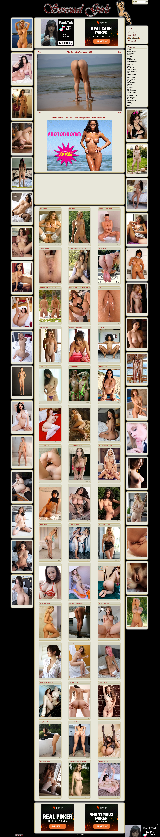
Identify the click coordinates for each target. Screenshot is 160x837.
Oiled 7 (100, 287)
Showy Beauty (131, 90)
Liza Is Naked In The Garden (106, 485)
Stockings (57, 244)
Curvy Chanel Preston (45, 722)
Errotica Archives (132, 61)
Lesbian (58, 323)
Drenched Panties (74, 682)
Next (119, 52)
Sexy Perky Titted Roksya (76, 603)
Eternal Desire (131, 63)
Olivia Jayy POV (103, 327)
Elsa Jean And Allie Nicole (105, 445)
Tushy (129, 102)
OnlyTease (130, 81)
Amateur (117, 363)
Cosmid (129, 56)
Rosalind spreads (44, 248)
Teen (88, 244)
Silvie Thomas (43, 208)
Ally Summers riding (104, 603)
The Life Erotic (131, 99)
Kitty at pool (72, 208)
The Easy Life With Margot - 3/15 (79, 52)
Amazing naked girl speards (76, 643)
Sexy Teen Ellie (44, 327)
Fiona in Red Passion (45, 406)
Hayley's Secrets (132, 71)
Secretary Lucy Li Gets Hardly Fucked (79, 287)
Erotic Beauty (131, 59)
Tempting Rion (43, 366)
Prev (39, 52)
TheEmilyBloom (131, 100)
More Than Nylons (132, 76)
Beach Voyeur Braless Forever (48, 287)
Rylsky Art (130, 85)
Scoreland (130, 87)
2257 (82, 835)
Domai (129, 58)
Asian (88, 284)
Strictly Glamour (132, 92)
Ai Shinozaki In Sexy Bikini (46, 564)
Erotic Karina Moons (45, 761)
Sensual (88, 441)
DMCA (78, 835)
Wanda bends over (45, 524)
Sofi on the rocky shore (75, 406)
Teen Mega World (132, 95)
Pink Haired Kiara (103, 643)
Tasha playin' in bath (45, 603)
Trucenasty (72, 564)
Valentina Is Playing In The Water (77, 761)
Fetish (88, 599)
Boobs (117, 244)
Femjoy (129, 66)
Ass (118, 284)
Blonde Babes (102, 248)
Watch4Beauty (131, 103)
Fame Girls (130, 64)
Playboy (129, 84)
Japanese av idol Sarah (75, 327)
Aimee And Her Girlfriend (46, 682)
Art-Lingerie (130, 53)
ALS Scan (130, 50)
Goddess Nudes (131, 69)
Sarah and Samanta (45, 445)
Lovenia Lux (102, 722)
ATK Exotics (130, 54)
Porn (88, 323)
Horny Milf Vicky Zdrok (105, 524)
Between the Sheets (104, 761)
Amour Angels (131, 51)
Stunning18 (130, 94)
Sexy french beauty (45, 485)
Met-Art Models (131, 74)
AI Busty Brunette (103, 366)
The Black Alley (131, 97)
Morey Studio (131, 77)
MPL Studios (131, 79)
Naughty (117, 441)
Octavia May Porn (74, 524)
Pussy (58, 284)
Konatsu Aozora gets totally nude (77, 248)
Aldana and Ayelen (74, 366)
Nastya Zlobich (103, 682)
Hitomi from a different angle (76, 485)
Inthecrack (130, 72)
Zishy (128, 105)
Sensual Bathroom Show (105, 208)
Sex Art (129, 89)
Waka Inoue (43, 643)
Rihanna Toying (103, 564)
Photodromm (131, 82)
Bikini (118, 402)
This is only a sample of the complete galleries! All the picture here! (79, 118)
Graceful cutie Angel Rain (75, 445)
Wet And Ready (73, 722)
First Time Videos (132, 68)
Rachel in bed (102, 406)
